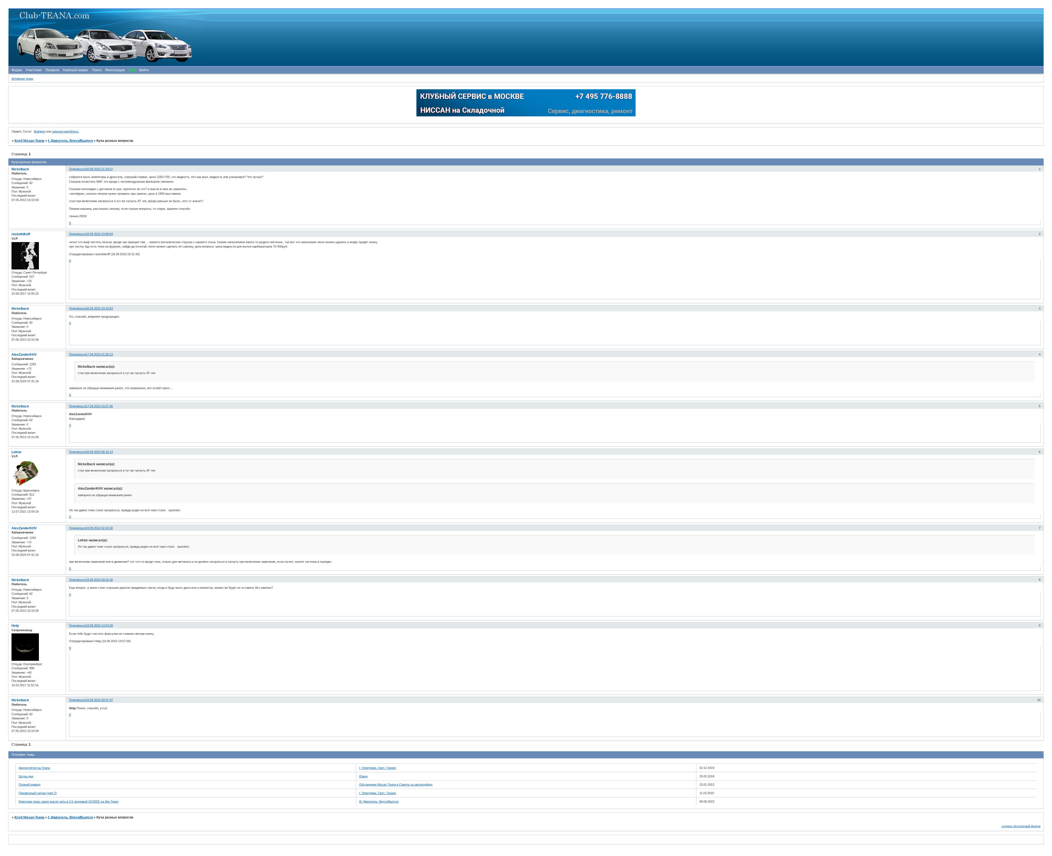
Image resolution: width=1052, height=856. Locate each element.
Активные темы (22, 78)
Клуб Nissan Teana (29, 141)
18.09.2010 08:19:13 (99, 451)
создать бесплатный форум (1021, 826)
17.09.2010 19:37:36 (99, 406)
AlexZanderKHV (24, 355)
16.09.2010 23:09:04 (99, 233)
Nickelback (20, 169)
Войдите (39, 131)
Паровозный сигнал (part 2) (38, 793)
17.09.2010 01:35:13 (99, 354)
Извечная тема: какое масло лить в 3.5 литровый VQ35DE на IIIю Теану (69, 801)
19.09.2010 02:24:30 (99, 528)
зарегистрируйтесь (65, 131)
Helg (15, 626)
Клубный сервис (75, 70)
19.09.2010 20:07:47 (99, 700)
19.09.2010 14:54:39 (99, 625)
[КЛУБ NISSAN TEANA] (526, 37)
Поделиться (77, 169)
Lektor (17, 452)
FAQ (132, 70)
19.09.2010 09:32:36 (99, 579)
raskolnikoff (21, 234)
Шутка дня (26, 776)
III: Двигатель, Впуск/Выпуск (379, 801)
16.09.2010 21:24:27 (99, 169)
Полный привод (29, 784)
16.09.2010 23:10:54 (99, 308)
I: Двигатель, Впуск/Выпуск (70, 141)
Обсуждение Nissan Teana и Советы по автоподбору (396, 784)
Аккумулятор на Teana (34, 767)
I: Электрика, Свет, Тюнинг (377, 767)
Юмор (363, 776)
